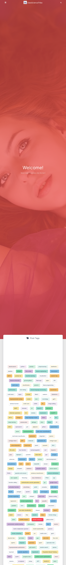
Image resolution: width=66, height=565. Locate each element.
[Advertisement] (33, 352)
